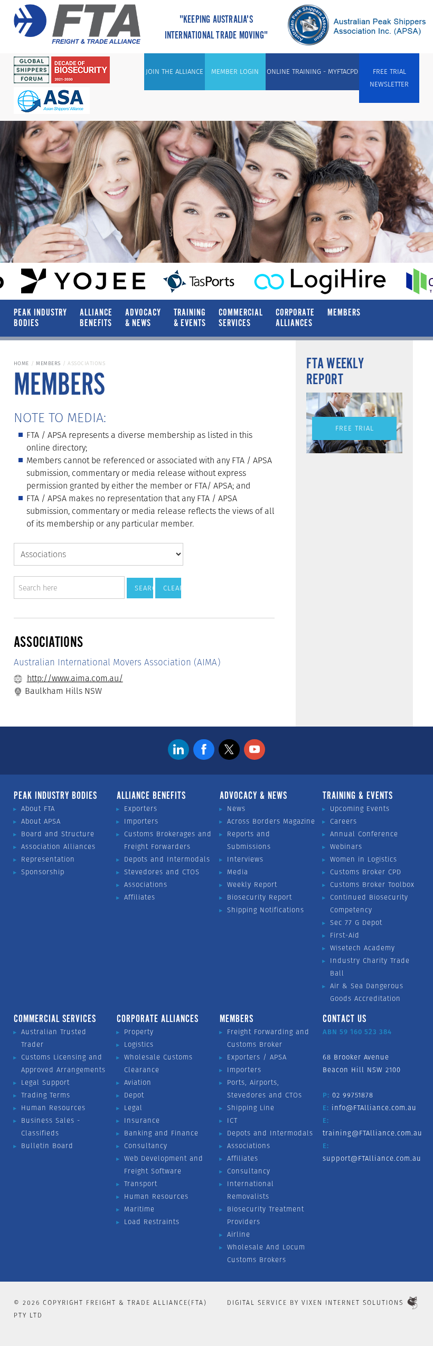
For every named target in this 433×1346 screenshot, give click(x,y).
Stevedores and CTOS (162, 872)
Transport (140, 1184)
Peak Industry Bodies (40, 318)
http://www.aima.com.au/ (75, 678)
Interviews (245, 859)
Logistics (139, 1044)
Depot (134, 1095)
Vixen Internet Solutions (352, 1302)
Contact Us (344, 1019)
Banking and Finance (161, 1133)
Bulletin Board (47, 1146)
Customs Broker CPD (365, 872)
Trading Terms (45, 1095)
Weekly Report (252, 885)
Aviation (138, 1082)
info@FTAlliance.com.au (374, 1108)
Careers (343, 821)
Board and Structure (58, 834)
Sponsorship (42, 872)
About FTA (38, 809)
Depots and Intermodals (167, 859)
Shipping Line (251, 1108)
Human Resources (53, 1108)
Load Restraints (152, 1222)
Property (139, 1032)
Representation (48, 859)
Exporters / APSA (257, 1057)
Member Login (235, 71)
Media (237, 872)
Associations (145, 885)
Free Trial (354, 428)
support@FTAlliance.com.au (372, 1158)
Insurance (142, 1120)
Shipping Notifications (265, 910)
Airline (238, 1234)
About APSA (41, 821)
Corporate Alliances (295, 318)
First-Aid (345, 935)
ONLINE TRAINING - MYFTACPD (312, 71)
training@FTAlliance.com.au (372, 1133)
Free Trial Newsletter (389, 77)
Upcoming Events (360, 809)
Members (344, 313)
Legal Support (45, 1082)
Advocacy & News (143, 318)
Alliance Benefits (96, 318)
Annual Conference (364, 834)
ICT (232, 1120)
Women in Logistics (363, 859)
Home (21, 363)
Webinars (346, 847)
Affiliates (139, 897)
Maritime (139, 1209)
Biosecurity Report (259, 897)
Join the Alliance (174, 71)
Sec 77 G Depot (356, 923)
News (236, 809)
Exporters (140, 809)
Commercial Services (241, 318)
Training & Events (190, 318)
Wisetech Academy (362, 948)
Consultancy (145, 1146)
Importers (141, 821)
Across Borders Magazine (271, 821)
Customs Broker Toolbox (372, 885)
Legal (133, 1108)
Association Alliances (58, 847)
